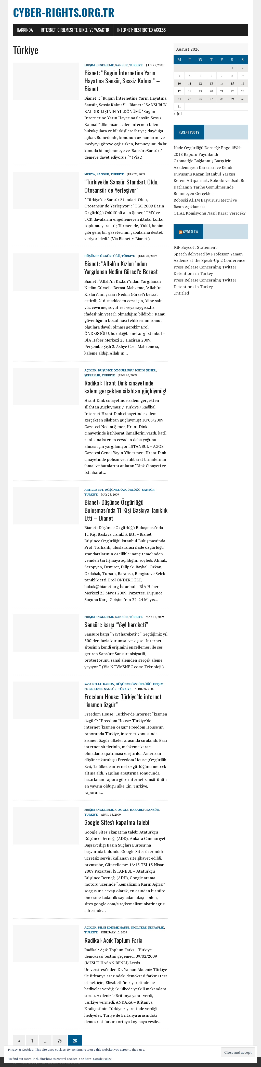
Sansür (121, 65)
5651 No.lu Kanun (99, 684)
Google (121, 810)
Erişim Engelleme (99, 65)
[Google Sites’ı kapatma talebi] (46, 841)
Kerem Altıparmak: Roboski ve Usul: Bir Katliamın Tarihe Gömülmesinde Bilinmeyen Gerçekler (210, 187)
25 (60, 1041)
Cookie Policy (102, 1059)
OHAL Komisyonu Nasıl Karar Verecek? (209, 213)
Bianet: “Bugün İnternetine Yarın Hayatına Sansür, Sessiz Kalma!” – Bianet (122, 80)
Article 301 (93, 489)
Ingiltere (139, 927)
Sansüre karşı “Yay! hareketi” (116, 624)
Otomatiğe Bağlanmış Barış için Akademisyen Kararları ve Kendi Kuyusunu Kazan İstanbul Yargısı (204, 167)
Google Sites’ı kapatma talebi (116, 822)
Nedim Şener (145, 370)
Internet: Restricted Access (141, 30)
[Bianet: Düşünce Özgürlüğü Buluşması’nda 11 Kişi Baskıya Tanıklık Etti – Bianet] (46, 521)
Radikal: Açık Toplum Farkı (113, 940)
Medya (89, 174)
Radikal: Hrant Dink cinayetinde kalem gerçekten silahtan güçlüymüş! (125, 386)
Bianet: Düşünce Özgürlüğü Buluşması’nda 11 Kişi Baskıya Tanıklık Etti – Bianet (125, 509)
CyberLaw (190, 231)
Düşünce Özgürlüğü (102, 256)
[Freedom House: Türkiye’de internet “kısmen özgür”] (46, 715)
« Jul (178, 113)
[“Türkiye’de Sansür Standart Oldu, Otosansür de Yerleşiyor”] (46, 205)
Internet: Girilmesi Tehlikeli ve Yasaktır (75, 30)
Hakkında (25, 30)
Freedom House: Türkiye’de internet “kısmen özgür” (123, 700)
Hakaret (137, 810)
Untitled (181, 293)
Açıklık (90, 370)
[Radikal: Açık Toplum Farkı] (46, 959)
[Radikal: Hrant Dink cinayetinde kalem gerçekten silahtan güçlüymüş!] (46, 401)
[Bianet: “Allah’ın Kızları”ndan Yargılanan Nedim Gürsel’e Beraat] (46, 287)
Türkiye (135, 65)
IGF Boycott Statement (195, 247)
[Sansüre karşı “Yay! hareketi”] (46, 648)
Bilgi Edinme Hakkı (113, 927)
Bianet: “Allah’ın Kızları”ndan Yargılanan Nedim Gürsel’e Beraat (121, 267)
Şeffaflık (92, 375)
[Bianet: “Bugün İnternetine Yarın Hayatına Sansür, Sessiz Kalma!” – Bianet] (46, 96)
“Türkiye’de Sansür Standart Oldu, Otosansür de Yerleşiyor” (121, 185)
